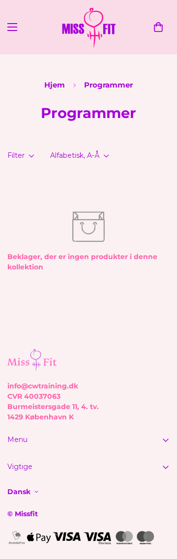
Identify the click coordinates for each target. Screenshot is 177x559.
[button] (158, 27)
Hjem (54, 84)
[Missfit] (88, 27)
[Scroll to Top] (159, 507)
